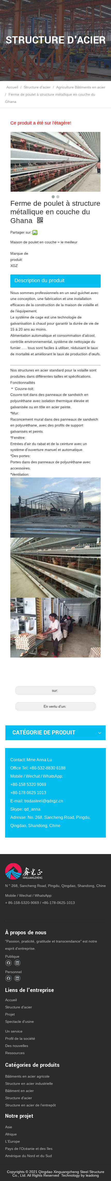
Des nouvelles (16, 1046)
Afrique (11, 1134)
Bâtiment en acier (19, 1091)
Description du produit (39, 280)
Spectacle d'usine (19, 1021)
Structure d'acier (18, 1007)
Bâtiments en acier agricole (27, 1076)
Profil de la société (20, 1038)
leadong (92, 1175)
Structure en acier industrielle (29, 1083)
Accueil (11, 1000)
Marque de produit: (19, 256)
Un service (13, 1031)
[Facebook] (8, 963)
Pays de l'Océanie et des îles (28, 1149)
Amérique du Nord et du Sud (28, 1156)
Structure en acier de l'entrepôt (30, 1105)
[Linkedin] (17, 963)
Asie (8, 1127)
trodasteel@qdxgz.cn (43, 801)
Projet (10, 1014)
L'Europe (12, 1141)
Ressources (15, 1053)
